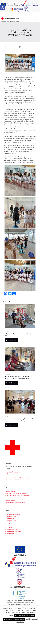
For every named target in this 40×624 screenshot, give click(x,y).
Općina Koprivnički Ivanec (13, 532)
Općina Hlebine (9, 528)
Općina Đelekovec (10, 524)
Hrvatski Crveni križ (11, 491)
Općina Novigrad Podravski (13, 514)
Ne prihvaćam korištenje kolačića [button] (14, 619)
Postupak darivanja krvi (13, 472)
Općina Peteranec (10, 516)
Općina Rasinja (9, 518)
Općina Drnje (9, 522)
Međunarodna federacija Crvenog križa (17, 495)
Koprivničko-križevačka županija (15, 502)
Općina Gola (8, 526)
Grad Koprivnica (10, 501)
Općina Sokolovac (10, 520)
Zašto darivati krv (11, 474)
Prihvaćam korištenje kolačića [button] (24, 615)
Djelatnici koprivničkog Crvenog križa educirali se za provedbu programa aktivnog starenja (20, 420)
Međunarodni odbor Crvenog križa (15, 493)
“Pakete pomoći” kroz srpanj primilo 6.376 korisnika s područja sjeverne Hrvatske (17, 377)
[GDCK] (9, 19)
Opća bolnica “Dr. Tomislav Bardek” (16, 478)
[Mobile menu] (37, 19)
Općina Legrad (9, 534)
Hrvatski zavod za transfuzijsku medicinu (18, 480)
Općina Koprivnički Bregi (12, 530)
